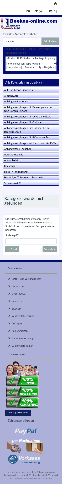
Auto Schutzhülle (13, 154)
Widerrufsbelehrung (22, 316)
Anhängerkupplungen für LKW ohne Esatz (27, 116)
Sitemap (15, 308)
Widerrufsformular (21, 346)
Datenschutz (18, 286)
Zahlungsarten (19, 331)
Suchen (51, 41)
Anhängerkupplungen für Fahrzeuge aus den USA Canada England (28, 109)
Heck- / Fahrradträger (16, 172)
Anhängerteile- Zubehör (17, 149)
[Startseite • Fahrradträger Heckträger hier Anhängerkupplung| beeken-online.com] (29, 23)
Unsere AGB (18, 294)
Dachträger (10, 166)
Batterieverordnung (22, 338)
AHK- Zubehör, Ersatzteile (19, 90)
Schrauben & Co (13, 183)
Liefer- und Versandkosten (25, 279)
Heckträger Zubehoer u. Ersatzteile (23, 177)
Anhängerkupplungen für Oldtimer (23, 122)
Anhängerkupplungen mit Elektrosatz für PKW (30, 143)
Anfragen (16, 323)
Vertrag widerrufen (18, 413)
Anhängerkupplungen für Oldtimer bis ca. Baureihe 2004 (27, 130)
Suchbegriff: (12, 235)
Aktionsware (11, 96)
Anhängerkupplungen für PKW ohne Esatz (27, 137)
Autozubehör (11, 160)
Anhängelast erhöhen (16, 101)
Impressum (17, 301)
